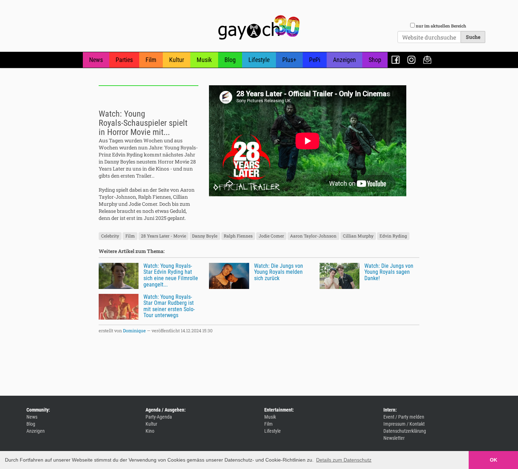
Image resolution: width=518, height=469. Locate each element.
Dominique (134, 330)
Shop (375, 59)
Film (151, 59)
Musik (204, 59)
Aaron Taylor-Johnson (313, 236)
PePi (314, 59)
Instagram (411, 59)
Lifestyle (259, 59)
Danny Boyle (204, 236)
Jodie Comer (271, 236)
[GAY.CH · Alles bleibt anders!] (259, 27)
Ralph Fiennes (238, 236)
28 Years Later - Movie (163, 236)
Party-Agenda (159, 417)
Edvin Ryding (393, 236)
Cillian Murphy (358, 236)
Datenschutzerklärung (404, 431)
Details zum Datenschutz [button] (343, 460)
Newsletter (427, 59)
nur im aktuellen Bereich (441, 26)
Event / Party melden (403, 417)
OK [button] (493, 460)
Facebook (395, 59)
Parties (124, 59)
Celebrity (110, 236)
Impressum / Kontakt (404, 424)
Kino (150, 431)
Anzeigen (344, 59)
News (96, 59)
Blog (230, 59)
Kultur (176, 59)
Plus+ (289, 59)
